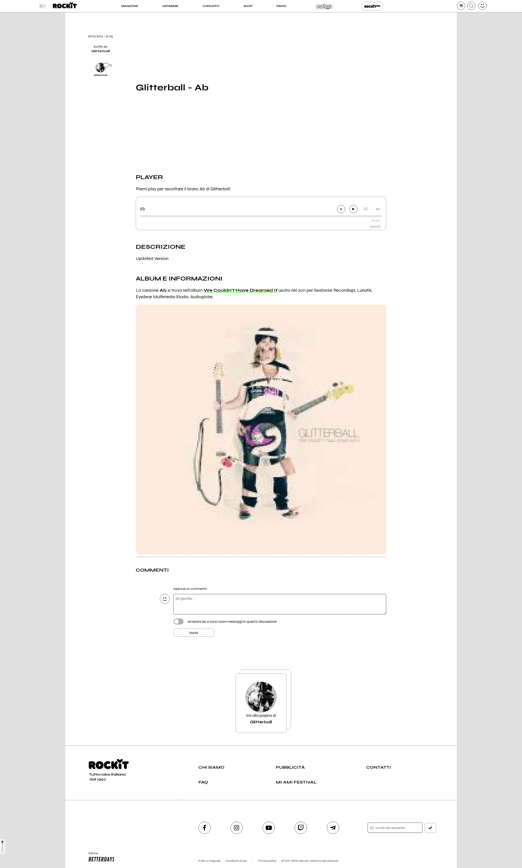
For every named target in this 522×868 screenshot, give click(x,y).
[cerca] (471, 6)
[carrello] (461, 6)
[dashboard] (482, 6)
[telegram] (333, 828)
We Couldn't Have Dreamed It (241, 290)
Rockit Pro (372, 6)
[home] (65, 6)
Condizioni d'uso (236, 861)
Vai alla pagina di (261, 718)
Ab (142, 208)
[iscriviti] (430, 828)
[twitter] (396, 25)
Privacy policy (267, 861)
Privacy (2, 848)
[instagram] (236, 828)
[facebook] (396, 39)
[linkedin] (396, 53)
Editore (91, 855)
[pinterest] (396, 67)
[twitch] (301, 828)
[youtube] (269, 828)
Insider (324, 6)
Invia (193, 632)
